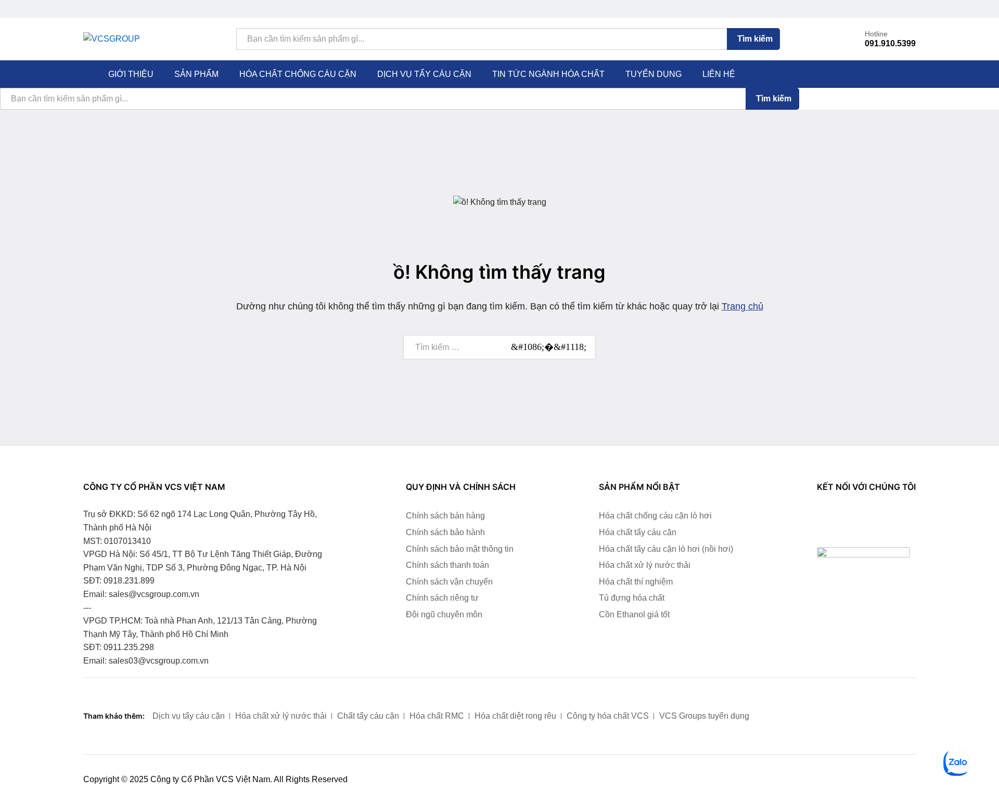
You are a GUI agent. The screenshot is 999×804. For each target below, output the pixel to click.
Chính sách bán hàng (445, 515)
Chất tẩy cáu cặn (368, 715)
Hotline (876, 34)
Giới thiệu (130, 74)
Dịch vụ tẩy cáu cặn (424, 74)
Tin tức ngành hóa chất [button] (548, 74)
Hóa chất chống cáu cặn (297, 74)
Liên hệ (718, 74)
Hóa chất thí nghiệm (636, 581)
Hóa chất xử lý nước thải (644, 565)
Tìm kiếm (755, 38)
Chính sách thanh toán (447, 565)
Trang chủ (742, 306)
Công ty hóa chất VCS (608, 715)
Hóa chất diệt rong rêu (515, 715)
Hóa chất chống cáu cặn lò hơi (655, 515)
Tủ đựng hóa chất (631, 597)
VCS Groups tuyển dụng (704, 715)
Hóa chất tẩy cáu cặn (637, 532)
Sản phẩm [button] (196, 74)
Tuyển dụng (653, 74)
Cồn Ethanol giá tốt (634, 614)
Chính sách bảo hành (445, 532)
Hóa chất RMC (436, 715)
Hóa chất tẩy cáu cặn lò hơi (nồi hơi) (666, 548)
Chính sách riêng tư (442, 597)
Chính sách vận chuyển (449, 581)
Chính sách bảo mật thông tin (460, 548)
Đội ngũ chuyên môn (444, 614)
